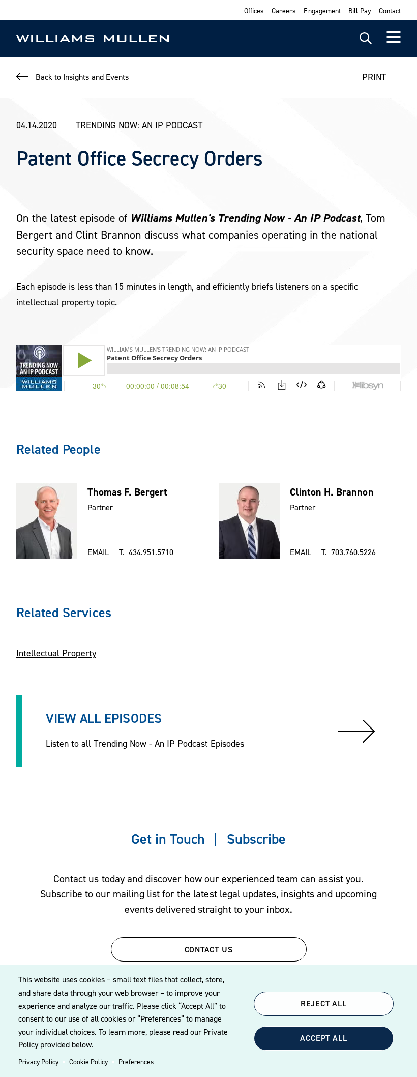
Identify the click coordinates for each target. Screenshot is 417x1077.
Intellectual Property (56, 653)
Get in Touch (168, 839)
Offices (254, 10)
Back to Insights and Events (82, 77)
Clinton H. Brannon (332, 492)
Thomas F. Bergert (127, 492)
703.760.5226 (353, 552)
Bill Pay (359, 10)
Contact (390, 10)
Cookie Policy (88, 1062)
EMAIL (98, 552)
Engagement (322, 10)
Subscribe (256, 839)
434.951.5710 (151, 552)
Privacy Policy (38, 1062)
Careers (284, 10)
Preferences (136, 1062)
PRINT (374, 77)
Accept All (323, 1038)
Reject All (324, 1003)
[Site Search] (366, 38)
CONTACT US (209, 949)
